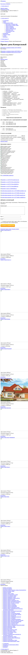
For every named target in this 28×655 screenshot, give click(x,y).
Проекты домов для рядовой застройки (12, 601)
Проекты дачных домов (8, 593)
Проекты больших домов (8, 591)
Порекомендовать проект (6, 229)
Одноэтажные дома (10, 31)
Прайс (4, 21)
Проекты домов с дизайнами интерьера (12, 619)
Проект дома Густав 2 (5, 526)
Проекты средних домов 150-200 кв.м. (11, 637)
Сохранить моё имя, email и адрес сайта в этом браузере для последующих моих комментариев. (14, 222)
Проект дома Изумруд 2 (6, 259)
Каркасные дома (9, 29)
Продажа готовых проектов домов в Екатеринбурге (14, 590)
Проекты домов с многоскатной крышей (12, 621)
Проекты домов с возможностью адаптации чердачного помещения (13, 609)
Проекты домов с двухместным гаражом (12, 614)
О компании (6, 20)
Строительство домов (8, 22)
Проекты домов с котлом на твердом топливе (13, 620)
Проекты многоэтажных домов (10, 629)
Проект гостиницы (7, 587)
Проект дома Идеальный (6, 348)
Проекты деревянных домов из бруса (11, 598)
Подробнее (3, 258)
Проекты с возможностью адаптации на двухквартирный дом (12, 635)
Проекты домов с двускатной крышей (11, 613)
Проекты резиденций (8, 633)
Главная (2, 41)
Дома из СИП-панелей (11, 28)
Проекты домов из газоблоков (9, 605)
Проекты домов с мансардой (9, 615)
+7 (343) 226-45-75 (5, 6)
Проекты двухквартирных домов (10, 594)
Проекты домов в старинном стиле (11, 600)
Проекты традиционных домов (10, 640)
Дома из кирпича (9, 26)
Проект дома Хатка (5, 496)
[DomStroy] (3, 1)
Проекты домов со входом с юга (10, 623)
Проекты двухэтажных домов (9, 595)
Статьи (4, 35)
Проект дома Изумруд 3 (6, 230)
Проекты (7, 41)
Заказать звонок (4, 8)
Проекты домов (6, 34)
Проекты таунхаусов (7, 639)
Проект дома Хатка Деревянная (8, 437)
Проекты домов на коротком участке (11, 607)
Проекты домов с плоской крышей (11, 622)
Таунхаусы (8, 32)
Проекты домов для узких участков (11, 602)
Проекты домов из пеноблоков (10, 606)
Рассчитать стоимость (5, 3)
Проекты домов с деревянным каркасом (12, 616)
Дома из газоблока (10, 27)
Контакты (5, 36)
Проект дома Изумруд (5, 289)
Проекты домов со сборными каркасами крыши (13, 625)
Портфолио (5, 33)
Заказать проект (4, 59)
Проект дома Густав (5, 555)
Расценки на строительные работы (11, 644)
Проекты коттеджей (7, 628)
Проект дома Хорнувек (6, 407)
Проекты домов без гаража (9, 599)
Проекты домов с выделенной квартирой (12, 611)
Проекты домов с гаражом (9, 612)
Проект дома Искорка (5, 319)
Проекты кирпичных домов (9, 627)
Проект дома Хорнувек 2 (6, 378)
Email (2, 218)
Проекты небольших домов (9, 630)
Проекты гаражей (7, 592)
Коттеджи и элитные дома (11, 24)
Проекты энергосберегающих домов (11, 641)
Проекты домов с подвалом (9, 618)
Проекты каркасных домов (9, 626)
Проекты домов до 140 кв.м (9, 604)
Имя (2, 216)
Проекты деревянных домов (9, 597)
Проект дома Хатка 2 (5, 467)
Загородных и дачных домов (12, 25)
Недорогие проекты (7, 588)
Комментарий (4, 205)
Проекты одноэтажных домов (9, 632)
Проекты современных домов (9, 636)
